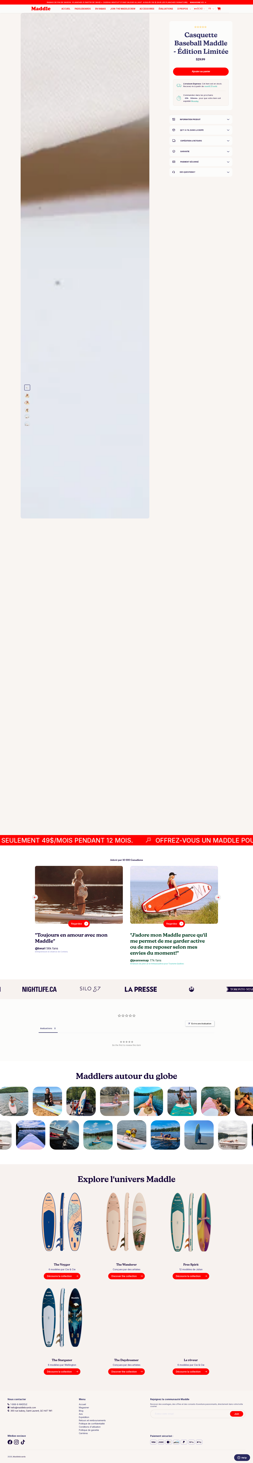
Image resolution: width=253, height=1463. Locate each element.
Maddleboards (19, 1457)
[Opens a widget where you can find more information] (242, 1458)
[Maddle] (41, 9)
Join (236, 1413)
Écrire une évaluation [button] (201, 1023)
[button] (211, 9)
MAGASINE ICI (197, 2)
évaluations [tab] (46, 1028)
